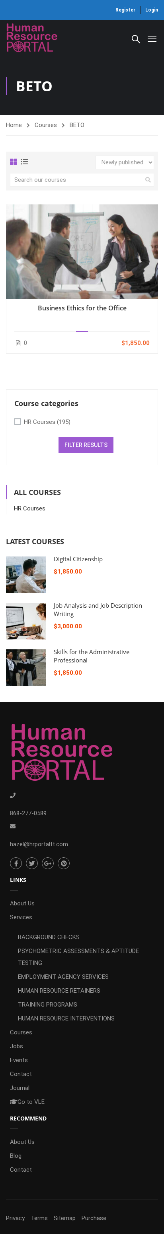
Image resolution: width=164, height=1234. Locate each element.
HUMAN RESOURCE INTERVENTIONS (66, 1018)
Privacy (15, 1218)
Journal (19, 1088)
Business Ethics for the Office (82, 308)
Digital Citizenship (78, 559)
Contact (21, 1074)
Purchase (94, 1218)
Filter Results (85, 445)
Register (125, 10)
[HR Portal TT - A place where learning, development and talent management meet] (32, 38)
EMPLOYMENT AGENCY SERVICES (63, 976)
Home (14, 125)
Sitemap (65, 1218)
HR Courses (47, 421)
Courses (46, 125)
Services (21, 917)
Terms (39, 1218)
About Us (22, 903)
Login (151, 10)
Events (19, 1060)
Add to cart (82, 251)
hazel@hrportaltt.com (39, 844)
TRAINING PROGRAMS (47, 1004)
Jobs (16, 1046)
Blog (15, 1155)
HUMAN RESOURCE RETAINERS (59, 990)
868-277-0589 (28, 813)
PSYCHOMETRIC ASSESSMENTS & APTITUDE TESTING (78, 956)
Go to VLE (31, 1101)
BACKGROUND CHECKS (49, 937)
